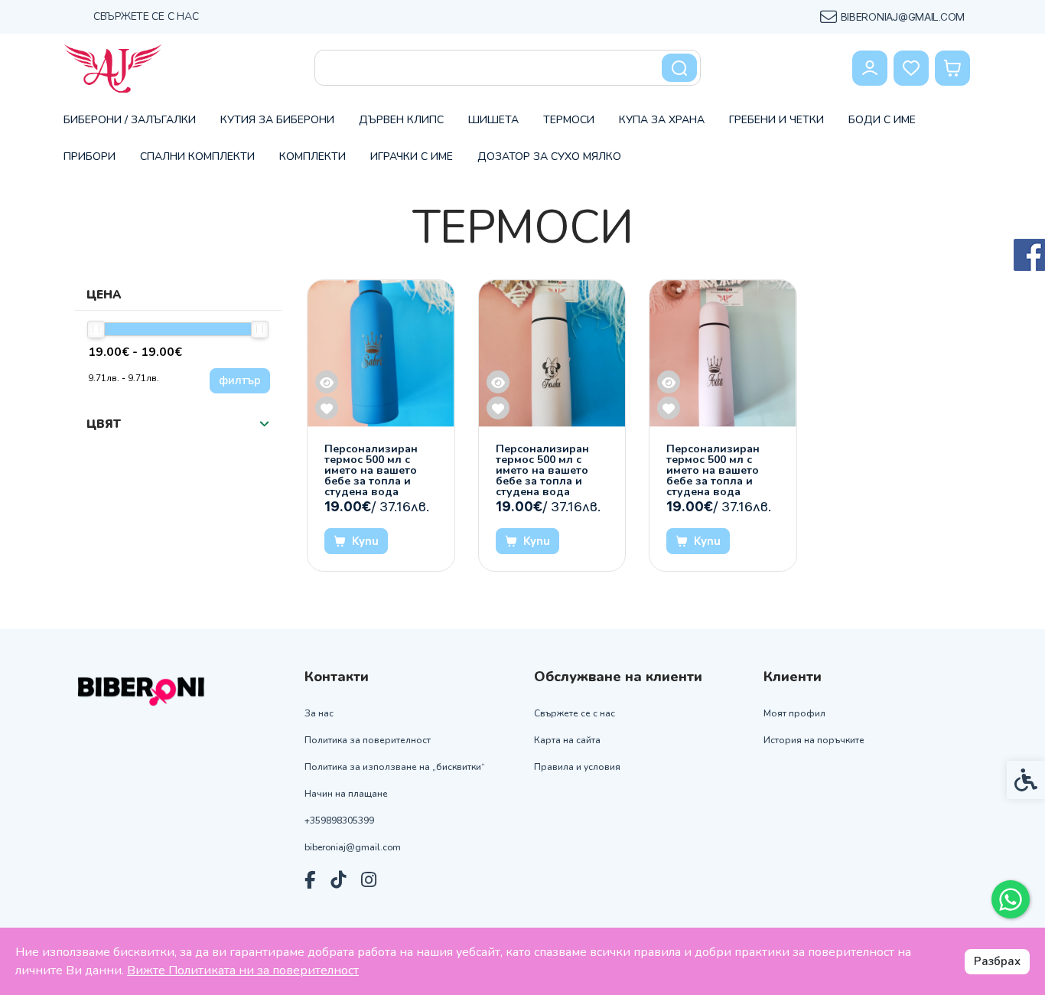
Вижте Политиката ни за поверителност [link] (243, 970)
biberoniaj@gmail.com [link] (352, 847)
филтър (240, 380)
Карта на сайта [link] (567, 740)
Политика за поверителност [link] (367, 740)
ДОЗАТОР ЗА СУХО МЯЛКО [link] (549, 156)
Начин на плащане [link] (346, 794)
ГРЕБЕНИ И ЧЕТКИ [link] (776, 120)
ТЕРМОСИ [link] (568, 120)
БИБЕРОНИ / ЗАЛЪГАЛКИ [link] (129, 120)
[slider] (96, 329)
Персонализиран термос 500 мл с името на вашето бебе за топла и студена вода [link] (371, 470)
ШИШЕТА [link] (493, 120)
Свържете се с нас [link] (145, 16)
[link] (1010, 899)
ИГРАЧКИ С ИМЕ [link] (411, 156)
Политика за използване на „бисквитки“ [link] (394, 767)
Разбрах (997, 961)
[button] (264, 424)
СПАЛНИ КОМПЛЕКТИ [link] (197, 156)
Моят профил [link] (794, 713)
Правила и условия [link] (577, 767)
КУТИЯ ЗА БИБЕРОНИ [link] (277, 120)
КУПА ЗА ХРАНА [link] (662, 120)
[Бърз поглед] (326, 381)
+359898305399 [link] (339, 821)
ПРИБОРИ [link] (89, 156)
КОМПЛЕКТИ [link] (312, 156)
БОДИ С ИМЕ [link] (882, 120)
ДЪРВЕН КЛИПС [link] (401, 120)
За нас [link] (319, 713)
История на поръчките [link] (813, 740)
